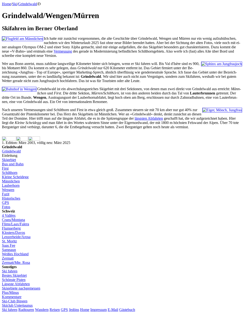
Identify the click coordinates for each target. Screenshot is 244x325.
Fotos (6, 207)
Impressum (98, 310)
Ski (14, 4)
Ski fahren (9, 271)
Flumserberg (11, 228)
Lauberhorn (11, 185)
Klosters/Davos (13, 233)
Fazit (5, 194)
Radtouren (26, 310)
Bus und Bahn (13, 164)
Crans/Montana (13, 220)
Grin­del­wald (27, 4)
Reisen (55, 310)
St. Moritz (9, 241)
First (5, 168)
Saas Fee (8, 245)
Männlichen (11, 181)
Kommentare (11, 297)
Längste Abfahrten (16, 284)
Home (6, 4)
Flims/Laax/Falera (15, 224)
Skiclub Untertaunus (17, 305)
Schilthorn (9, 173)
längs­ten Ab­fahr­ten (149, 118)
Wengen (8, 190)
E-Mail (113, 310)
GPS (5, 203)
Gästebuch (127, 310)
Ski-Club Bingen (14, 301)
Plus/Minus (10, 293)
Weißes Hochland (15, 254)
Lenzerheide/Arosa (16, 237)
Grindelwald (11, 151)
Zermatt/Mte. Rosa (16, 263)
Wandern (42, 310)
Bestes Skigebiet (14, 275)
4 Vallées (8, 215)
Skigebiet (9, 160)
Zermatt (8, 258)
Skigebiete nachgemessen (21, 288)
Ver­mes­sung (63, 51)
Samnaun (9, 250)
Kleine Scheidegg (15, 177)
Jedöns (74, 310)
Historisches (11, 198)
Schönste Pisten (13, 280)
